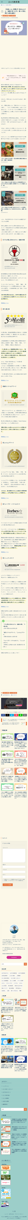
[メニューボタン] (2, 2)
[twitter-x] (13, 1211)
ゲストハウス (9, 983)
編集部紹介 (5, 1104)
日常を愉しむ (18, 988)
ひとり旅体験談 (5, 980)
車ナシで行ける (14, 990)
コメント (5, 847)
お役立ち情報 (5, 15)
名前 (4, 864)
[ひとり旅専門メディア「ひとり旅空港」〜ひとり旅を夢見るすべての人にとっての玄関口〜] (14, 2)
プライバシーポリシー (19, 1214)
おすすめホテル (6, 695)
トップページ (6, 1086)
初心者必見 (10, 985)
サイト (4, 874)
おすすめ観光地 (13, 973)
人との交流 (4, 985)
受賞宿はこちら (5, 303)
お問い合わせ (11, 1214)
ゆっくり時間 (13, 980)
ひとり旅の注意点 (5, 978)
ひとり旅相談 (6, 1098)
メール (5, 869)
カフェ (3, 983)
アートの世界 (20, 980)
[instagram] (15, 1211)
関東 (20, 990)
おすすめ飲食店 (22, 973)
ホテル (20, 983)
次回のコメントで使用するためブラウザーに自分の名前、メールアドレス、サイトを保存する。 (14, 880)
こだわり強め (12, 975)
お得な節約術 (4, 975)
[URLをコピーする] (25, 715)
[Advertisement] (14, 51)
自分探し (3, 990)
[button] (3, 715)
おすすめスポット (7, 1092)
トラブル (16, 983)
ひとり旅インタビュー (15, 978)
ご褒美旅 (18, 975)
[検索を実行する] (25, 964)
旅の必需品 (11, 988)
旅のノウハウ (14, 695)
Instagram (14, 957)
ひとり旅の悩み (12, 15)
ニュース (6, 1214)
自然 (8, 990)
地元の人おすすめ (18, 985)
